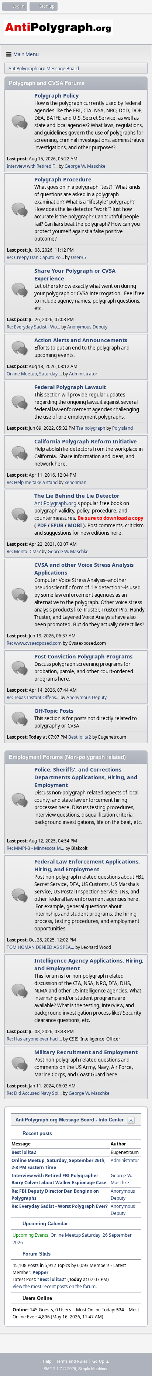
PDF (41, 525)
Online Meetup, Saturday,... (34, 374)
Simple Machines (93, 1368)
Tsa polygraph (90, 428)
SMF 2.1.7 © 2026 (60, 1368)
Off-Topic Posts (53, 710)
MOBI (75, 525)
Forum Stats (36, 1254)
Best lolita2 (79, 737)
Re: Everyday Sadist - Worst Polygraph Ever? (59, 1206)
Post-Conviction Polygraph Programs (83, 656)
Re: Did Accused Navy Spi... (34, 1093)
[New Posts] (19, 122)
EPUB (57, 525)
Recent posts (36, 1133)
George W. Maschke (85, 166)
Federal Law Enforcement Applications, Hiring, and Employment (87, 865)
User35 (78, 257)
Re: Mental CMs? (24, 551)
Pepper (40, 1272)
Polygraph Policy (56, 95)
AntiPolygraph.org (55, 503)
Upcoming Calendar (44, 1223)
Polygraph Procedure (62, 179)
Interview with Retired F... (32, 166)
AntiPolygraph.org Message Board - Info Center (69, 1120)
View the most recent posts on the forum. (55, 1286)
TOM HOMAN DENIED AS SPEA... (40, 947)
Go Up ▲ (101, 1361)
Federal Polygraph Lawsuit (70, 387)
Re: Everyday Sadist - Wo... (33, 327)
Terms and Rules (71, 1361)
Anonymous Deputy (87, 327)
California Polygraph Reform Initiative (85, 441)
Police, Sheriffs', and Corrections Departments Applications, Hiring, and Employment (85, 777)
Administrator (83, 374)
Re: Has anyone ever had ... (34, 1039)
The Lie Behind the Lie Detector (77, 495)
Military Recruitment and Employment (86, 1052)
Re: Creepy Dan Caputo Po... (35, 257)
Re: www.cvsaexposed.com (34, 643)
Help (47, 1361)
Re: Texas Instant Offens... (33, 697)
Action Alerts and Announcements (80, 340)
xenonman (75, 482)
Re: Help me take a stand (32, 482)
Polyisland (122, 428)
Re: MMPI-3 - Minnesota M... (35, 848)
